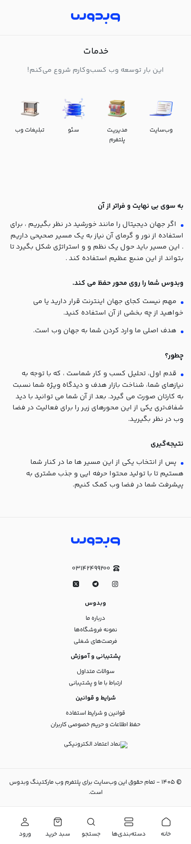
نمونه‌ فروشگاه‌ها (95, 630)
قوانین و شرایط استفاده (95, 713)
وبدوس (95, 603)
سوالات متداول (96, 672)
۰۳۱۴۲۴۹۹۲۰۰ (91, 568)
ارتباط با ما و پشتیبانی (95, 683)
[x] (76, 584)
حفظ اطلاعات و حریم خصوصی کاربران (95, 725)
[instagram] (115, 584)
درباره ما (95, 618)
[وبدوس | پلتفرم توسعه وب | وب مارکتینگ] (95, 17)
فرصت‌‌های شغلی (95, 641)
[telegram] (95, 584)
